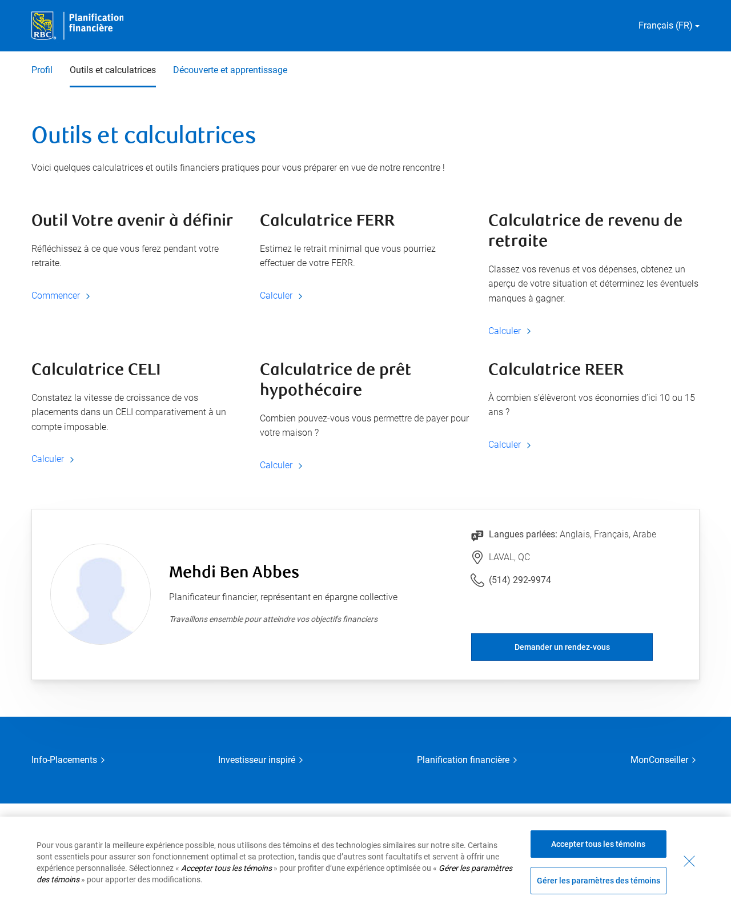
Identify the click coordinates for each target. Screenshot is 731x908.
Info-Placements (64, 759)
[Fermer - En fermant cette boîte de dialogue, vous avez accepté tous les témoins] (689, 861)
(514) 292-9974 (520, 579)
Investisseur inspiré (256, 759)
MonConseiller (659, 759)
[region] (365, 862)
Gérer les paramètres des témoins (598, 880)
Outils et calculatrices (113, 70)
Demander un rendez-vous (562, 647)
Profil (42, 70)
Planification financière (463, 759)
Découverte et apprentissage (230, 70)
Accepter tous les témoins (598, 844)
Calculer (277, 295)
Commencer (56, 295)
